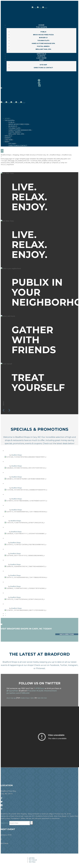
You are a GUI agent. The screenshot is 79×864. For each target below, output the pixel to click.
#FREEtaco (39, 688)
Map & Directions (67, 634)
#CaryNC (40, 690)
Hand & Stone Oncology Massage (25, 538)
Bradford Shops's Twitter (27, 698)
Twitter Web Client (42, 698)
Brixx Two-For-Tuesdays (20, 505)
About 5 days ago (11, 698)
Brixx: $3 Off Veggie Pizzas (21, 549)
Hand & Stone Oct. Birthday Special (27, 592)
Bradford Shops (16, 455)
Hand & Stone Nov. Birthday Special (27, 516)
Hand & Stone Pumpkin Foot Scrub (26, 527)
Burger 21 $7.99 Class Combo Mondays (28, 472)
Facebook (54, 665)
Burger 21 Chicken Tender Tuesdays (27, 560)
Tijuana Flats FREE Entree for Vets (27, 494)
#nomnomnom (50, 690)
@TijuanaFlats (12, 690)
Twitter (63, 665)
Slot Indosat (33, 860)
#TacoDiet (31, 690)
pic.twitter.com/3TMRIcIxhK (18, 693)
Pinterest (40, 668)
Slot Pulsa (32, 862)
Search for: (5, 823)
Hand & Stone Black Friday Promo (26, 450)
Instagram (73, 665)
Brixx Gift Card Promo (19, 483)
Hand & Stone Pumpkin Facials (24, 581)
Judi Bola (31, 858)
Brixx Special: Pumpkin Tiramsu (24, 603)
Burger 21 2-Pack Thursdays (22, 461)
